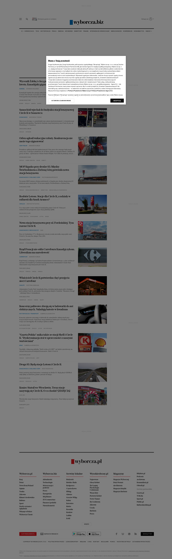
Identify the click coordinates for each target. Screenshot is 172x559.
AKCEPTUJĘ (117, 100)
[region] (86, 80)
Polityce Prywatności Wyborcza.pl (79, 91)
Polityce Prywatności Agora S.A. (102, 91)
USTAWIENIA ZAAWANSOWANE (61, 100)
